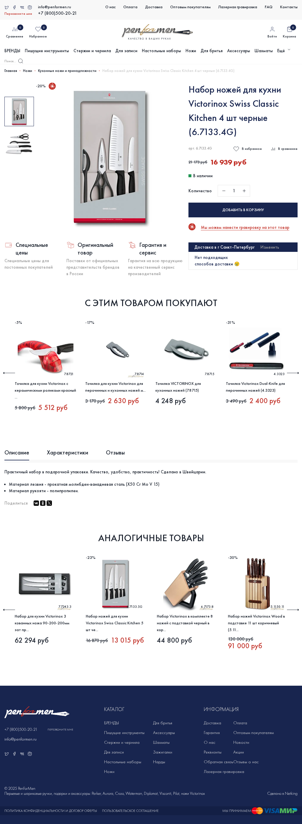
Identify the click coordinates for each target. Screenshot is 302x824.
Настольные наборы (161, 50)
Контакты (289, 6)
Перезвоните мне (18, 14)
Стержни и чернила (92, 50)
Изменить (269, 247)
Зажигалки (162, 752)
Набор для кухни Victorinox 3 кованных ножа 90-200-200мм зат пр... (42, 623)
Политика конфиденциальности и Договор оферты (50, 811)
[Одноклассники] (42, 503)
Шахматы (264, 50)
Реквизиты (212, 752)
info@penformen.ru (54, 6)
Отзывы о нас (246, 761)
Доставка (154, 6)
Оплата (130, 6)
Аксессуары (238, 50)
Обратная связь (218, 761)
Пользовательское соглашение (130, 811)
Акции (238, 752)
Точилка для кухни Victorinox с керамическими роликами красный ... (45, 390)
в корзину (243, 209)
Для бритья (212, 50)
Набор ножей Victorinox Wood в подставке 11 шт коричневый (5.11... (256, 623)
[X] (49, 503)
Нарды (159, 761)
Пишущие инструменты (47, 50)
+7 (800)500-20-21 (57, 13)
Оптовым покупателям (190, 6)
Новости (241, 742)
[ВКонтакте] (36, 503)
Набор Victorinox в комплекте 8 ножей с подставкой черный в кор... (185, 623)
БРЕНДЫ (12, 50)
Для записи (126, 50)
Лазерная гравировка (237, 6)
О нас (110, 6)
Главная (10, 70)
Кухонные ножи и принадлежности (67, 70)
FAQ (269, 6)
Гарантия (212, 732)
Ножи (191, 50)
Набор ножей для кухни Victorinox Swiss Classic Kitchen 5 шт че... (114, 623)
